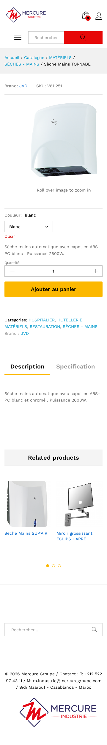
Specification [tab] (75, 366)
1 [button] (47, 565)
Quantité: (12, 263)
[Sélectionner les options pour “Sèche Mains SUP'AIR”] (21, 523)
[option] (27, 514)
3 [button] (59, 565)
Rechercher (83, 37)
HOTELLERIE (69, 320)
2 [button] (53, 565)
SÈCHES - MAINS (80, 326)
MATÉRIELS (15, 326)
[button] (73, 523)
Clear (9, 236)
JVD (23, 85)
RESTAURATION (45, 326)
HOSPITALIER (42, 320)
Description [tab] (27, 366)
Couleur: (20, 215)
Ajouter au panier (53, 289)
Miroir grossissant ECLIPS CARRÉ (74, 536)
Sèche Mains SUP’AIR (25, 533)
